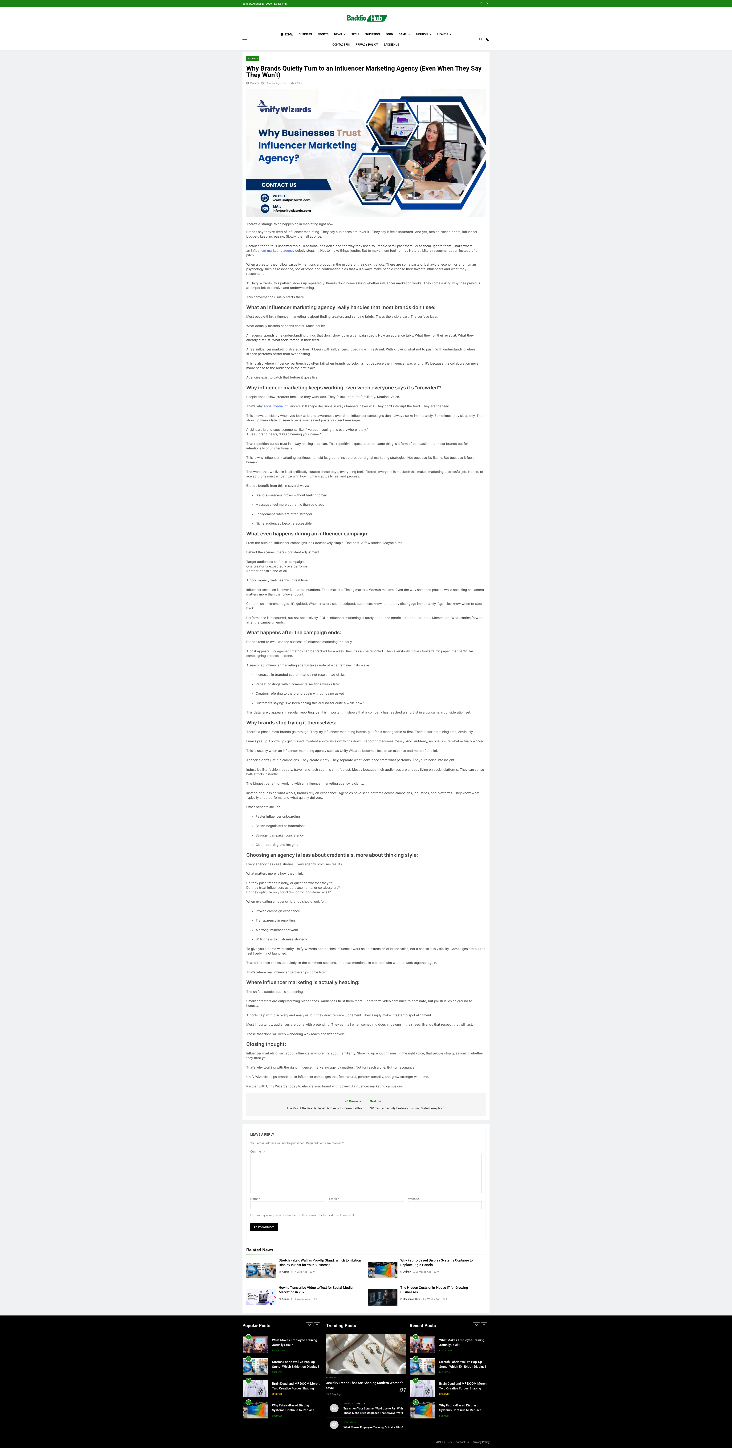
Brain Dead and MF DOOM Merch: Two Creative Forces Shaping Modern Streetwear (296, 1345)
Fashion (422, 34)
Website (413, 1199)
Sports (323, 34)
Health (442, 34)
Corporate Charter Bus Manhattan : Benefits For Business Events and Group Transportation (297, 1411)
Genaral (277, 1395)
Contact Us (341, 44)
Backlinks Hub (411, 1299)
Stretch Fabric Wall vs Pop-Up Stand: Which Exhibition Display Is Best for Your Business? (463, 1345)
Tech (355, 34)
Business (305, 34)
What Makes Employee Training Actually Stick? (373, 1427)
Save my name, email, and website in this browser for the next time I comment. (305, 1215)
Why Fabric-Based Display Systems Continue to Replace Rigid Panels (293, 1367)
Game (402, 34)
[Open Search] (480, 39)
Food (389, 34)
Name (255, 1199)
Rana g (254, 83)
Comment (258, 1151)
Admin (286, 1272)
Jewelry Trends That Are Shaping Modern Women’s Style (435, 3)
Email (334, 1199)
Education (372, 34)
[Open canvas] (244, 39)
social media (273, 406)
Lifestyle (277, 1351)
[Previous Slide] (481, 3)
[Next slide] (487, 3)
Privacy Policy (367, 44)
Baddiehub (391, 44)
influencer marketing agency (272, 250)
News (338, 34)
